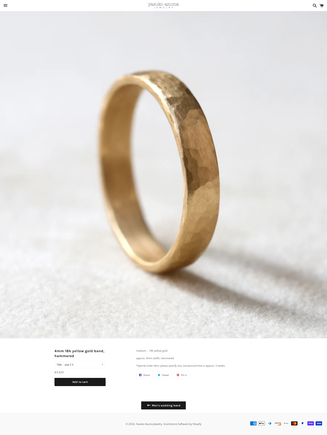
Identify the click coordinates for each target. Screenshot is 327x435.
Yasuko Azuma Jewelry (149, 424)
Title (59, 364)
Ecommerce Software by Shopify (182, 424)
